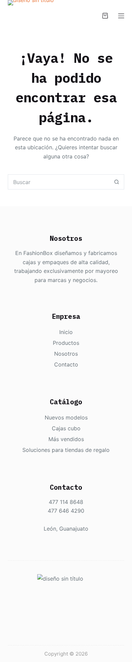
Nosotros (66, 353)
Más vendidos (66, 439)
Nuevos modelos (66, 417)
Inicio (66, 332)
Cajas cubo (66, 428)
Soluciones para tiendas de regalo (66, 450)
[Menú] (121, 16)
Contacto (66, 364)
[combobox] (58, 181)
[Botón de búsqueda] (116, 182)
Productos (66, 342)
